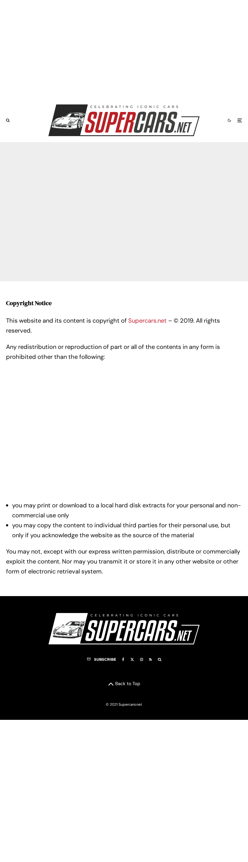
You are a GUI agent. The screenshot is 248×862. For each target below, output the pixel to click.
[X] (132, 659)
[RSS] (150, 659)
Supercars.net (147, 320)
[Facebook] (123, 659)
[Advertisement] (124, 49)
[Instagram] (141, 659)
